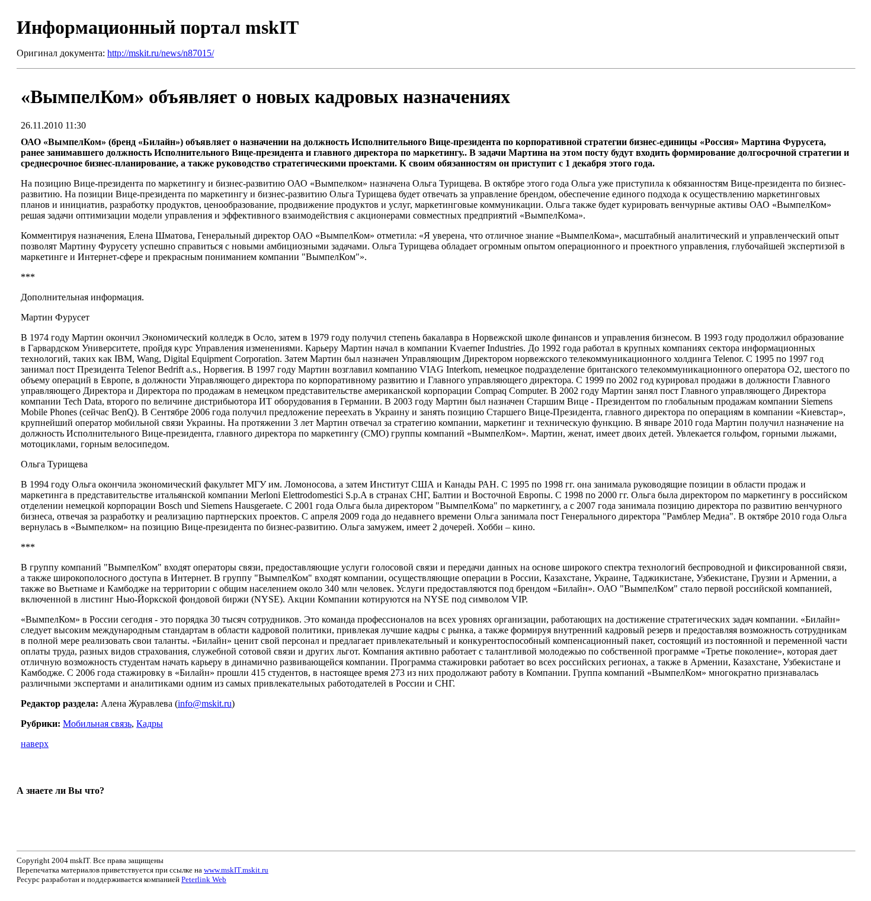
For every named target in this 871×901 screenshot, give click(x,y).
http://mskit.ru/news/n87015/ (160, 53)
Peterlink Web (203, 879)
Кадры (149, 724)
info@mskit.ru (205, 703)
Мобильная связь (97, 724)
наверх (35, 744)
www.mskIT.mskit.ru (236, 869)
